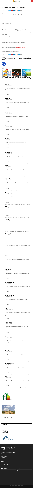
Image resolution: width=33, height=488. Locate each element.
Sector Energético (19, 471)
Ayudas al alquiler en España (9, 51)
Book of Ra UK (7, 350)
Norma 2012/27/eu (4, 430)
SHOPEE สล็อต (7, 138)
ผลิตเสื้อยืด (6, 165)
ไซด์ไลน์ (6, 336)
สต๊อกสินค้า (6, 255)
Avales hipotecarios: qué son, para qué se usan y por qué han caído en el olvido (6, 77)
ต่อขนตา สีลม (7, 84)
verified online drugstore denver (9, 282)
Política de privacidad (20, 475)
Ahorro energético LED (5, 431)
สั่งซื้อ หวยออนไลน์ (7, 219)
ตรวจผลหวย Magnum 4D (8, 91)
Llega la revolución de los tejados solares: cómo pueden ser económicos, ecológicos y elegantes (26, 78)
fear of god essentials (8, 322)
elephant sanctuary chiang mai (9, 295)
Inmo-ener (3, 8)
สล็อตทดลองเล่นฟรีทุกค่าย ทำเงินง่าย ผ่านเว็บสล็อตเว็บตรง (13, 227)
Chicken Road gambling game (9, 233)
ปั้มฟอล (6, 192)
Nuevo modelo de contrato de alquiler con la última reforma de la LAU (16, 77)
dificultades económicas (14, 21)
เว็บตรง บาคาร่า (7, 315)
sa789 (6, 301)
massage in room (7, 98)
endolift (6, 275)
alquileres (3, 51)
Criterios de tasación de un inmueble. (25, 58)
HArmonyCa (6, 186)
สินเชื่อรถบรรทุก (7, 112)
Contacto (19, 487)
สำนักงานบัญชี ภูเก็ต (8, 104)
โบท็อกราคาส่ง (7, 118)
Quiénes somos (19, 470)
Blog (16, 487)
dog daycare (7, 261)
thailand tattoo (7, 178)
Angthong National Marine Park (9, 363)
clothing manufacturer (8, 269)
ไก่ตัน (6, 308)
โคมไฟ (6, 376)
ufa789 (6, 206)
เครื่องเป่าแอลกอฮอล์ (8, 248)
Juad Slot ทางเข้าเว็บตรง (8, 152)
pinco (6, 241)
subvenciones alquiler (15, 51)
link (5, 125)
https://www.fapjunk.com (9, 288)
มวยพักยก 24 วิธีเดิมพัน (8, 213)
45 (10, 8)
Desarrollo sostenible (5, 432)
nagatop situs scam (8, 200)
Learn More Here (7, 383)
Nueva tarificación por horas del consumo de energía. (8, 59)
